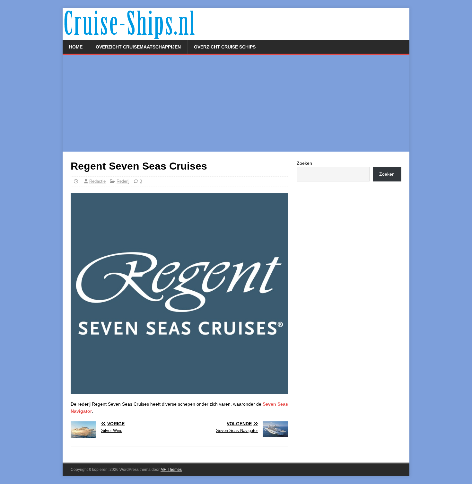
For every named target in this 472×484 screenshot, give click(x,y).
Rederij (123, 181)
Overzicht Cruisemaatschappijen (138, 46)
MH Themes (171, 469)
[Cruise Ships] (217, 36)
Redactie (97, 181)
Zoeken (304, 163)
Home (76, 46)
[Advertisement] (236, 103)
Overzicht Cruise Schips (225, 46)
